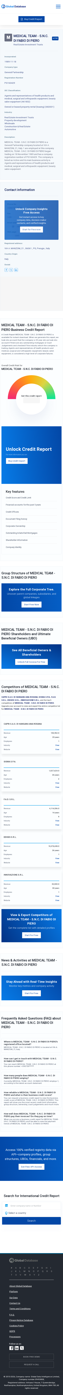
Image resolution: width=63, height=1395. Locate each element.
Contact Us (14, 1303)
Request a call (31, 1364)
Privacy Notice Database (21, 1320)
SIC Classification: (13, 90)
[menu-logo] (13, 6)
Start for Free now (31, 229)
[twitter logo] (11, 270)
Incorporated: (10, 56)
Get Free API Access (31, 1166)
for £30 (31, 400)
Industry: (8, 112)
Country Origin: (11, 254)
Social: (7, 264)
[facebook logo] (6, 270)
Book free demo (31, 1356)
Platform (13, 1291)
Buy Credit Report (33, 19)
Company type (11, 67)
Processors (15, 1336)
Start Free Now (31, 604)
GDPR (12, 1331)
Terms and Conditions (20, 1308)
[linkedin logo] (16, 270)
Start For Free (31, 935)
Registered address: (14, 243)
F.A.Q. (12, 1314)
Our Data (13, 1297)
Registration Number (14, 77)
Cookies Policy (16, 1325)
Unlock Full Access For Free (31, 661)
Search (31, 1220)
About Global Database (20, 1286)
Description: (10, 137)
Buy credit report (16, 460)
